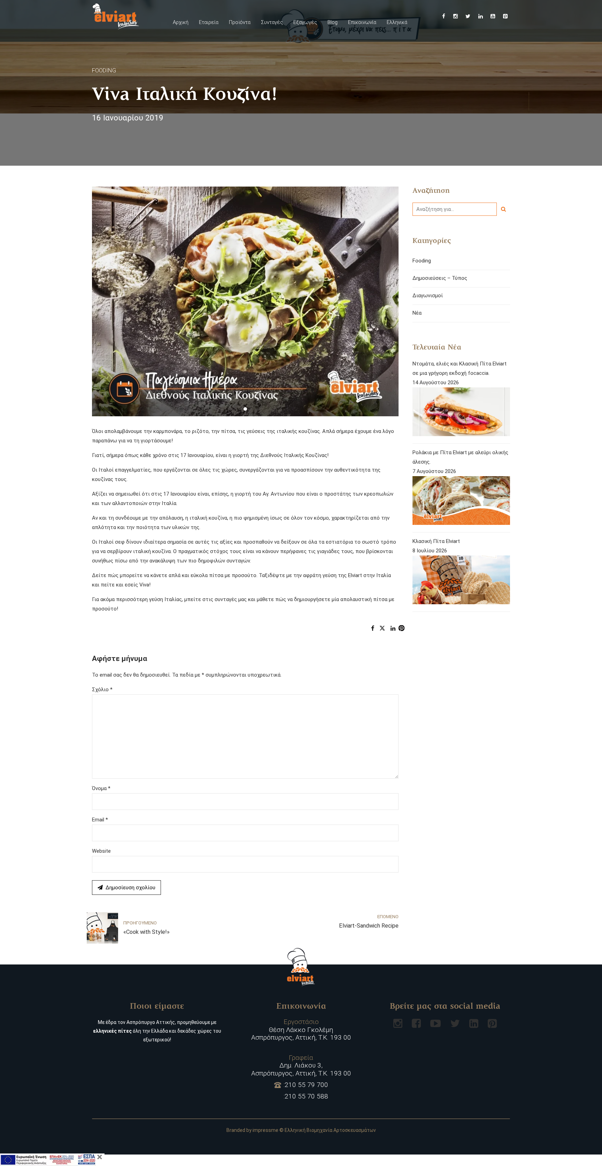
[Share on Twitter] (382, 628)
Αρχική (180, 22)
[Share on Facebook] (372, 628)
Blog (332, 22)
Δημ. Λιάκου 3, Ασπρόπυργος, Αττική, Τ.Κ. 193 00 (301, 1066)
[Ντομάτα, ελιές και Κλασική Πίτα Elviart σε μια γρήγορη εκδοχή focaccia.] (461, 413)
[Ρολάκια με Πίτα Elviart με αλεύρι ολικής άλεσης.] (461, 502)
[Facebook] (416, 1023)
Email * (100, 820)
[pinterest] (492, 1023)
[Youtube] (435, 1023)
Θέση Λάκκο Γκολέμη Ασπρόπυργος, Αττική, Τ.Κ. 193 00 (301, 1030)
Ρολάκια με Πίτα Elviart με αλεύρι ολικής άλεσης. (460, 457)
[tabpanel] (245, 301)
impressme (265, 1130)
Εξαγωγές (305, 22)
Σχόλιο (102, 689)
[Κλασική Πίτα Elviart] (461, 581)
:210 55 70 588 (306, 1096)
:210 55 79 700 (306, 1085)
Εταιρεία (208, 22)
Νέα (417, 313)
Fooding (104, 70)
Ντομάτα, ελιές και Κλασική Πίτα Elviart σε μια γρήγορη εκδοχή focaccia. (459, 368)
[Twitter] (455, 1023)
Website (101, 851)
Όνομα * (101, 788)
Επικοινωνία (362, 22)
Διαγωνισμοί (427, 295)
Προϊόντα (239, 22)
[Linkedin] (473, 1023)
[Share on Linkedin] (393, 628)
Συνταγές (272, 22)
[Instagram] (397, 1023)
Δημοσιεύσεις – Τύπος (439, 278)
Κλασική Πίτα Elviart (436, 541)
